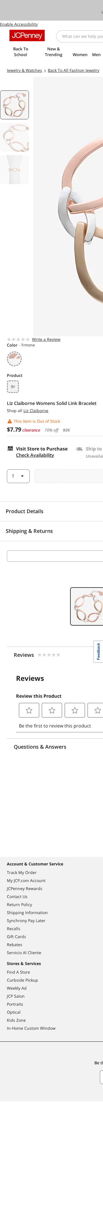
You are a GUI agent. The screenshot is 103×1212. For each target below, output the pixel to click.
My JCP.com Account (26, 880)
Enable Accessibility (19, 24)
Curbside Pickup (22, 980)
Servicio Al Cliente (24, 952)
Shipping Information (27, 912)
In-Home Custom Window (31, 1028)
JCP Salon (16, 996)
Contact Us (17, 896)
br (13, 386)
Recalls (13, 928)
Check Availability (35, 455)
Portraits (15, 1004)
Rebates (14, 944)
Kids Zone (16, 1020)
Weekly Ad (17, 988)
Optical (14, 1012)
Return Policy (19, 904)
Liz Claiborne (35, 410)
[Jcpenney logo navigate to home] (27, 35)
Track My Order (22, 872)
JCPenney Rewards (24, 888)
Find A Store (18, 972)
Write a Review (46, 339)
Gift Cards (16, 936)
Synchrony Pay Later (26, 920)
